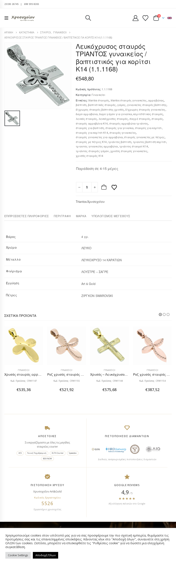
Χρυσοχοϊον (96, 201)
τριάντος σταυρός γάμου (92, 151)
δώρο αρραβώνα (87, 114)
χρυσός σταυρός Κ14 (89, 155)
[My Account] (135, 18)
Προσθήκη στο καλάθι (104, 187)
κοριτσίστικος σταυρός (148, 114)
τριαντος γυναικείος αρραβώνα (97, 146)
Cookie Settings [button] (18, 555)
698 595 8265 (31, 4)
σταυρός (157, 118)
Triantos (81, 201)
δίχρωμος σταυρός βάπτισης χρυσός (100, 109)
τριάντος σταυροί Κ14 (133, 146)
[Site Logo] (23, 18)
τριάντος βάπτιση (119, 142)
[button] (7, 18)
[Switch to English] (169, 18)
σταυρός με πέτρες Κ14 (91, 142)
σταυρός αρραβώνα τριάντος (128, 123)
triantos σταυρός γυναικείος (129, 100)
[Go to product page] (23, 345)
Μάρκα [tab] (81, 216)
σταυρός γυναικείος (122, 132)
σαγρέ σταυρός (139, 118)
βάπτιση (81, 105)
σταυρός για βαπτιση (90, 128)
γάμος (121, 105)
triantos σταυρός (98, 100)
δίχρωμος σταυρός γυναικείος (145, 109)
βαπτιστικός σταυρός (102, 105)
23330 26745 (11, 4)
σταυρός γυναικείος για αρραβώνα (99, 137)
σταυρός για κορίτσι (148, 128)
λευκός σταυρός (86, 118)
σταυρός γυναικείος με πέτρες (144, 137)
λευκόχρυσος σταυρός (113, 118)
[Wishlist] (145, 18)
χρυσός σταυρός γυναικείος (128, 151)
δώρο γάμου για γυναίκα (115, 114)
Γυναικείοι (98, 94)
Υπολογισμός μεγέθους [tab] (110, 216)
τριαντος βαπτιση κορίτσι (149, 142)
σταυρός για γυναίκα (119, 128)
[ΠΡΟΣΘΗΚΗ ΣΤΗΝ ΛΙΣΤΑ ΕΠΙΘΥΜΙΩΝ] (114, 187)
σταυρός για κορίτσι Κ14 (92, 132)
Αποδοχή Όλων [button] (45, 555)
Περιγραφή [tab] (62, 216)
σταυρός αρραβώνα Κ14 (92, 123)
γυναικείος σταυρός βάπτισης (147, 105)
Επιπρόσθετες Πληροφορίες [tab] (26, 216)
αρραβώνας (156, 100)
